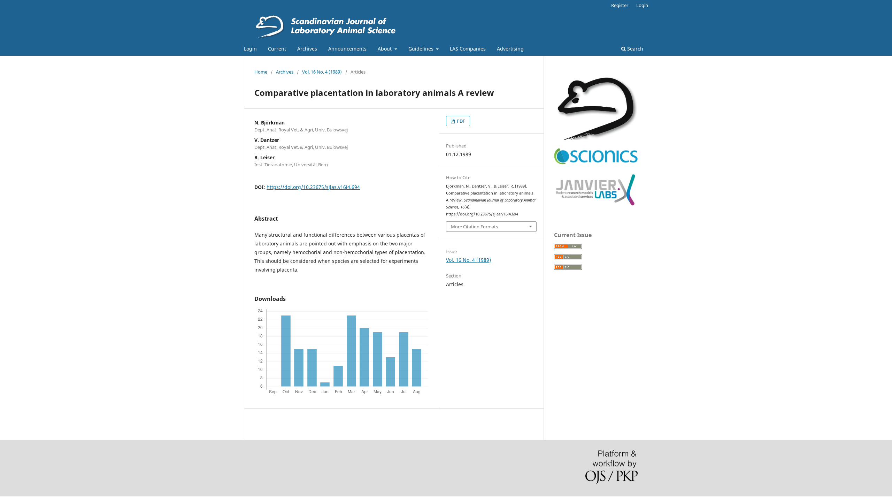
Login (250, 48)
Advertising (510, 48)
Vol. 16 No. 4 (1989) (322, 72)
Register (619, 5)
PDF (460, 121)
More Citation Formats (474, 226)
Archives (307, 48)
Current (277, 48)
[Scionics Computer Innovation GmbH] (596, 162)
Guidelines (421, 48)
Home (260, 72)
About (385, 48)
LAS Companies (468, 48)
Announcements (347, 48)
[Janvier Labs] (596, 206)
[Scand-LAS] (596, 138)
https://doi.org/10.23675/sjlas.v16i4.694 (313, 187)
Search (634, 48)
